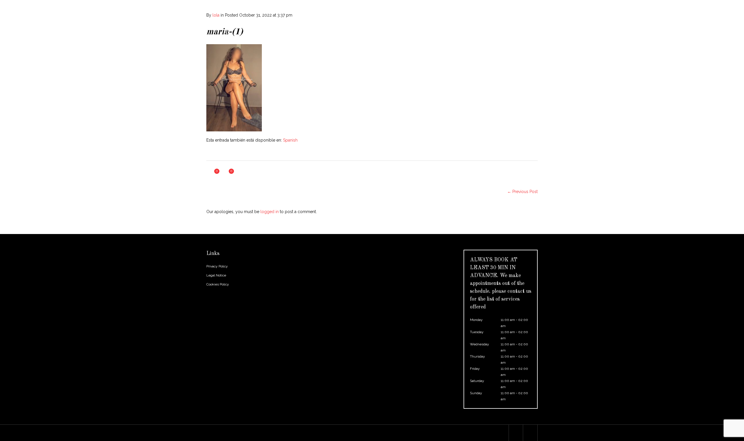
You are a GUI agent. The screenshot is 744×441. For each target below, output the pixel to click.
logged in (269, 211)
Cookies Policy (217, 284)
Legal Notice (216, 275)
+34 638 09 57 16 (314, 4)
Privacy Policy (217, 266)
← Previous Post (522, 191)
